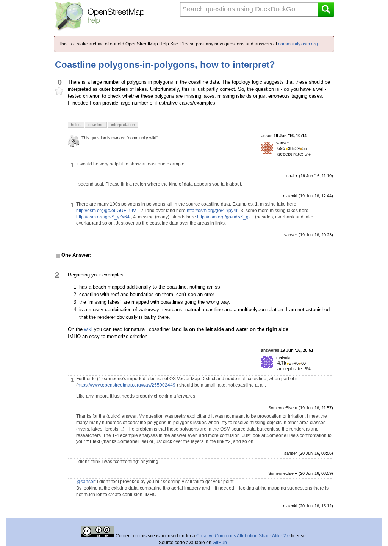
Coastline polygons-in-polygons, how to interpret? (165, 64)
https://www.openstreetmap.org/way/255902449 (126, 385)
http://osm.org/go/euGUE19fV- (106, 210)
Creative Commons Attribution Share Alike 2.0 (243, 535)
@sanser (85, 481)
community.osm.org (298, 44)
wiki (88, 329)
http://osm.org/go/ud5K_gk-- (225, 217)
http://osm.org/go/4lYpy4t (212, 210)
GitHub (220, 542)
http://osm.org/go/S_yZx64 (103, 217)
